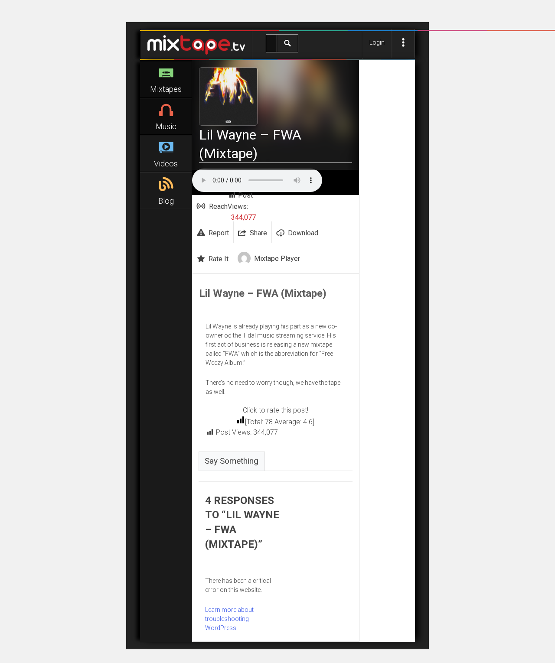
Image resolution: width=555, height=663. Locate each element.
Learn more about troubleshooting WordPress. (229, 618)
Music (166, 126)
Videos (166, 163)
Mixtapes (166, 89)
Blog (166, 200)
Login (377, 42)
